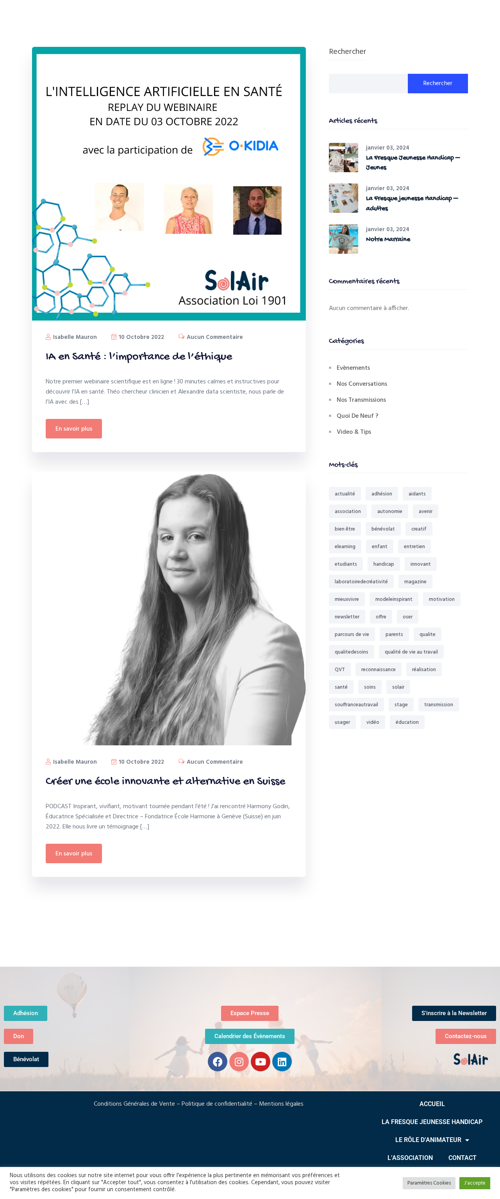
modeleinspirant (393, 599)
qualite (428, 635)
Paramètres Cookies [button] (429, 1183)
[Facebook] (217, 1061)
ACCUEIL (432, 1104)
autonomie (389, 512)
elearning (345, 547)
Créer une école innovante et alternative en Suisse (165, 782)
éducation (407, 722)
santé (341, 687)
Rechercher (347, 52)
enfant (380, 547)
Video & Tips (354, 432)
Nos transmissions (361, 400)
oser (407, 617)
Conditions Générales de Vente (134, 1104)
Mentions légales (281, 1104)
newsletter (347, 617)
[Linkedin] (282, 1061)
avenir (425, 512)
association (348, 512)
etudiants (346, 564)
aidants (417, 494)
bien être (345, 529)
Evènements (353, 368)
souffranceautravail (356, 705)
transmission (438, 705)
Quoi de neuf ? (358, 416)
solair (398, 687)
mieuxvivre (347, 599)
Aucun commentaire (214, 337)
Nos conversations (362, 384)
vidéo (372, 722)
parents (394, 635)
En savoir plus (73, 429)
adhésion (381, 494)
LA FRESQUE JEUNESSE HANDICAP (432, 1122)
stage (401, 705)
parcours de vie (352, 635)
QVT (340, 670)
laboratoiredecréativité (361, 582)
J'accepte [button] (475, 1183)
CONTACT (462, 1158)
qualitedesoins (351, 652)
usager (342, 722)
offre (381, 617)
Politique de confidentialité (217, 1104)
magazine (415, 582)
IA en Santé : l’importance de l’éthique (139, 357)
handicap (383, 564)
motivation (442, 599)
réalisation (424, 670)
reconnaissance (378, 670)
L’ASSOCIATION (410, 1158)
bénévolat (383, 529)
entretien (414, 547)
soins (370, 687)
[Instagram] (239, 1061)
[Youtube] (260, 1061)
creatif (419, 529)
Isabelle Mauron (74, 337)
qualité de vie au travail (411, 652)
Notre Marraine (388, 239)
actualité (345, 494)
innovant (421, 564)
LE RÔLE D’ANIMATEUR (428, 1140)
